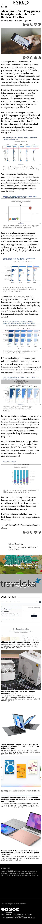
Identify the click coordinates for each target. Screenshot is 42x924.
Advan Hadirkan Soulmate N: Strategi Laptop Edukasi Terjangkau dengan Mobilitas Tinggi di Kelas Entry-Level (20, 746)
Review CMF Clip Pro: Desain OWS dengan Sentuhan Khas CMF (18, 692)
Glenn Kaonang (7, 21)
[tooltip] (24, 24)
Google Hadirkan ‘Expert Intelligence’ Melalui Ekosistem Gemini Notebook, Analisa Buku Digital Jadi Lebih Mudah (20, 799)
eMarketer (9, 525)
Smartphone (32, 525)
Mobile (4, 7)
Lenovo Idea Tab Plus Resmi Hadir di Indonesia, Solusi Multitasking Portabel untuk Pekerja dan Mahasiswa (20, 852)
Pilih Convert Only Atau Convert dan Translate (20, 642)
